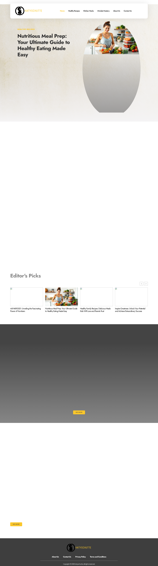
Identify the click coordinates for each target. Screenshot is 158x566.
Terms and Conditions (98, 556)
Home (62, 11)
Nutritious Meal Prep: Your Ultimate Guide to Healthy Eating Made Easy (43, 45)
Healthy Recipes (74, 11)
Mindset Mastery (103, 11)
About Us (116, 11)
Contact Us (128, 11)
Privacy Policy (80, 556)
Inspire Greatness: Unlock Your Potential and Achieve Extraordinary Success (130, 310)
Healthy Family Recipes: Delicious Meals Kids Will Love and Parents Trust (95, 310)
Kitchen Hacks (88, 11)
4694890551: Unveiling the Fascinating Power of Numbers (25, 310)
